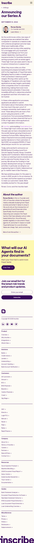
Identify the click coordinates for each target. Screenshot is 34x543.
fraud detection (26, 126)
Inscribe (6, 126)
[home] (6, 3)
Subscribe (17, 297)
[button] (31, 3)
